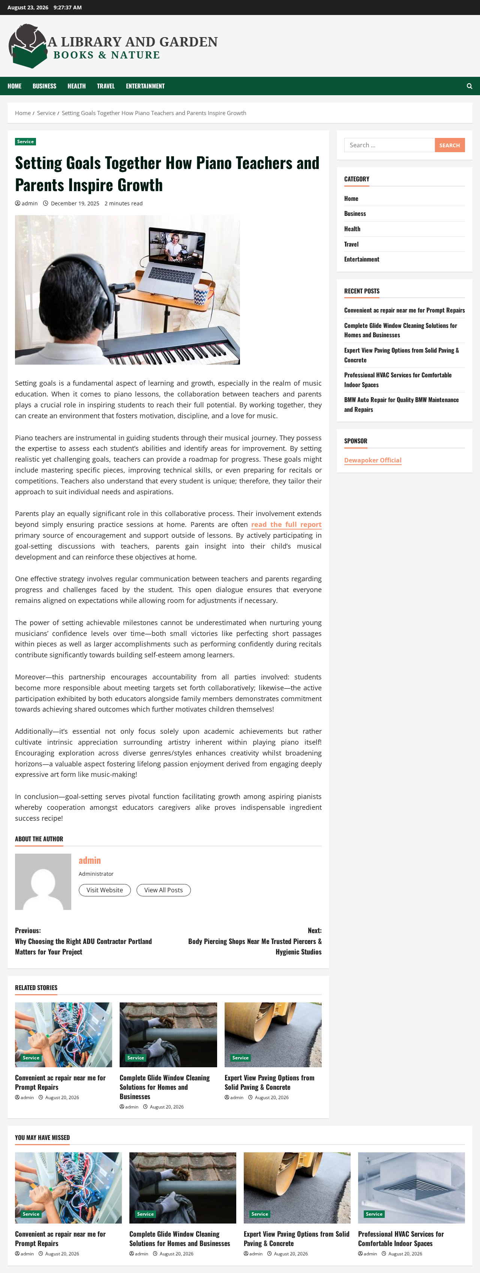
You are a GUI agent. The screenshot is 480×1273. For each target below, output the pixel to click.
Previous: (83, 941)
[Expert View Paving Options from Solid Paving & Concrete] (273, 1034)
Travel (106, 85)
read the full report (286, 524)
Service (25, 141)
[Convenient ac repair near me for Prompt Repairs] (63, 1034)
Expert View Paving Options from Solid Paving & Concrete (270, 1082)
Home (14, 85)
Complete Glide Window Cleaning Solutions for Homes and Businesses (165, 1087)
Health (77, 85)
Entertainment (145, 85)
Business (44, 85)
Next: (255, 941)
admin (30, 203)
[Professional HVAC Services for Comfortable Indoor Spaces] (411, 1188)
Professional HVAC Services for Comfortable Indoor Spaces (401, 1238)
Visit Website (105, 890)
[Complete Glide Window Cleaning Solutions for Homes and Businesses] (168, 1034)
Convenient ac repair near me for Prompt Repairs (60, 1082)
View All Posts (163, 890)
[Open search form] (469, 86)
